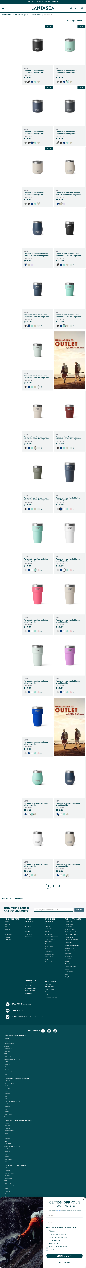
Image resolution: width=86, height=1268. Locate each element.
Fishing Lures (69, 937)
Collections (7, 937)
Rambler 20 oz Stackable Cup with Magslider (68, 499)
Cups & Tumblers (33, 15)
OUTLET (67, 969)
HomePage (6, 15)
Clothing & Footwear (71, 939)
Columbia (7, 1056)
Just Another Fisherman (12, 1059)
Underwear (8, 932)
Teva (5, 1074)
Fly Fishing (68, 927)
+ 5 (73, 509)
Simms (6, 1069)
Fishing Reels (69, 921)
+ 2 (73, 265)
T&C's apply (58, 1210)
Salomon (7, 1051)
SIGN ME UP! (64, 1255)
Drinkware (18, 15)
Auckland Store (29, 983)
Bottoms (7, 929)
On (5, 1067)
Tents (46, 924)
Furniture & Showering (52, 937)
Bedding (47, 931)
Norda (6, 1061)
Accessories (8, 934)
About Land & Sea (30, 988)
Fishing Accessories (71, 932)
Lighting (47, 926)
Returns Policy (49, 986)
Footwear (7, 924)
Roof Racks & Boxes (71, 951)
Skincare (67, 961)
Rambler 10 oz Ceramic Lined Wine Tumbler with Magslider (68, 194)
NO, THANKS (64, 1262)
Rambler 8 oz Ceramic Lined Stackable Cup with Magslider (68, 255)
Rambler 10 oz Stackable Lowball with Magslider (34, 72)
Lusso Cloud (8, 1048)
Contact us (28, 993)
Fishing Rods (69, 924)
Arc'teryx (7, 1046)
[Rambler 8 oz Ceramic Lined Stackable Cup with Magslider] (69, 228)
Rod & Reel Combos (71, 934)
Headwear (7, 939)
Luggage (68, 959)
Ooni (6, 1086)
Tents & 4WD (49, 957)
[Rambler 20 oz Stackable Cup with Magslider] (69, 472)
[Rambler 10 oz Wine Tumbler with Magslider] (37, 777)
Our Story (28, 985)
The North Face (9, 1043)
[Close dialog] (83, 1199)
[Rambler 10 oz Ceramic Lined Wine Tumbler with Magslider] (69, 167)
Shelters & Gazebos (51, 929)
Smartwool (8, 1072)
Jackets (6, 921)
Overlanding (69, 971)
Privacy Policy (49, 989)
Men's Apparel (69, 948)
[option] (25, 81)
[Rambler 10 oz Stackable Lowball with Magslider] (37, 45)
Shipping (48, 984)
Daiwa (6, 1038)
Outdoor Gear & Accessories (50, 940)
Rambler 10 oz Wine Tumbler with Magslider (36, 804)
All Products (49, 946)
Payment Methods (51, 997)
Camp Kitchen (49, 934)
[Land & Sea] (43, 8)
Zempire (7, 1125)
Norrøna (7, 1064)
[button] (3, 8)
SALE (66, 974)
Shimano (7, 1175)
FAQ (46, 994)
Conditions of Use (50, 992)
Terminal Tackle (70, 929)
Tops (5, 927)
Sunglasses (68, 977)
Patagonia (7, 1041)
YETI (5, 1054)
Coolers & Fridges (70, 966)
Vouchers (48, 944)
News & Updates (30, 990)
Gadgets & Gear (50, 954)
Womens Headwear (51, 962)
